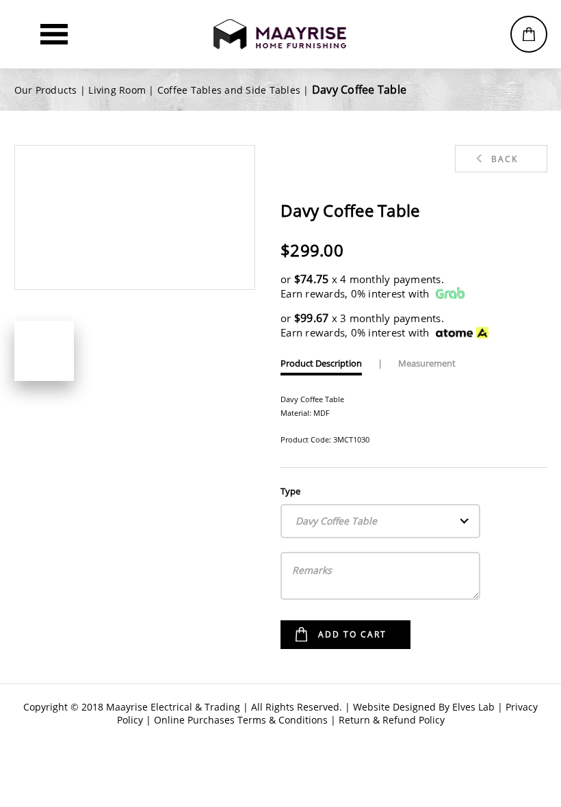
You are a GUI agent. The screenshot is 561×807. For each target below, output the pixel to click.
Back (504, 159)
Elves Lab (473, 706)
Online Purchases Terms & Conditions (241, 719)
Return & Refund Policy (392, 719)
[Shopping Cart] (528, 34)
